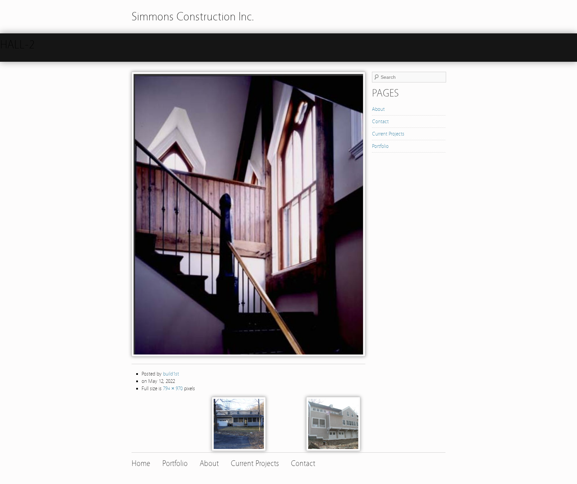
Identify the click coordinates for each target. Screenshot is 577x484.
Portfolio (380, 146)
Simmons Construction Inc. (193, 16)
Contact (380, 121)
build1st (171, 374)
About (378, 109)
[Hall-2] (248, 355)
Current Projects (388, 134)
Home (141, 463)
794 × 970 (173, 389)
